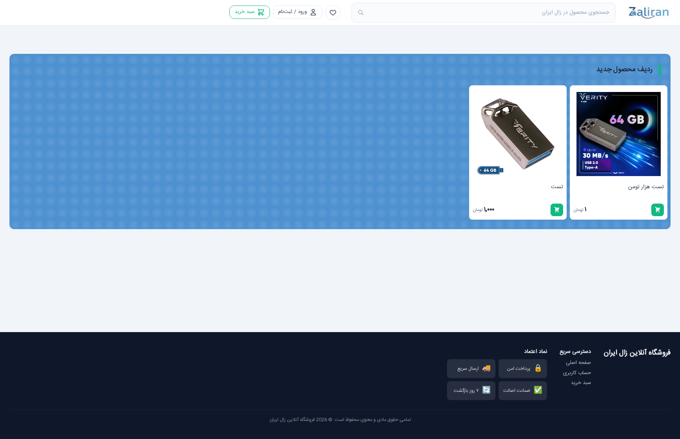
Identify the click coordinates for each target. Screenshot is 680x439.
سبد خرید (581, 383)
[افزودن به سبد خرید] (657, 210)
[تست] (518, 134)
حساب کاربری (577, 373)
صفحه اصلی (578, 363)
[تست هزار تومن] (618, 134)
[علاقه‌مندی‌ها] (332, 12)
